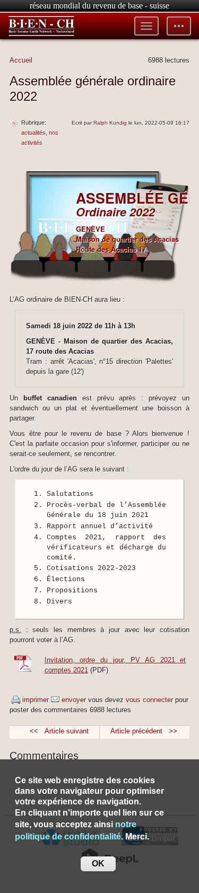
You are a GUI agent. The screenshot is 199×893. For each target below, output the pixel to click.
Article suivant (67, 731)
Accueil (21, 60)
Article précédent (136, 731)
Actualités (33, 132)
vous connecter (149, 700)
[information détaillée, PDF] (25, 671)
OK (98, 863)
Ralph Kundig (110, 123)
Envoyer (74, 700)
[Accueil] (41, 26)
